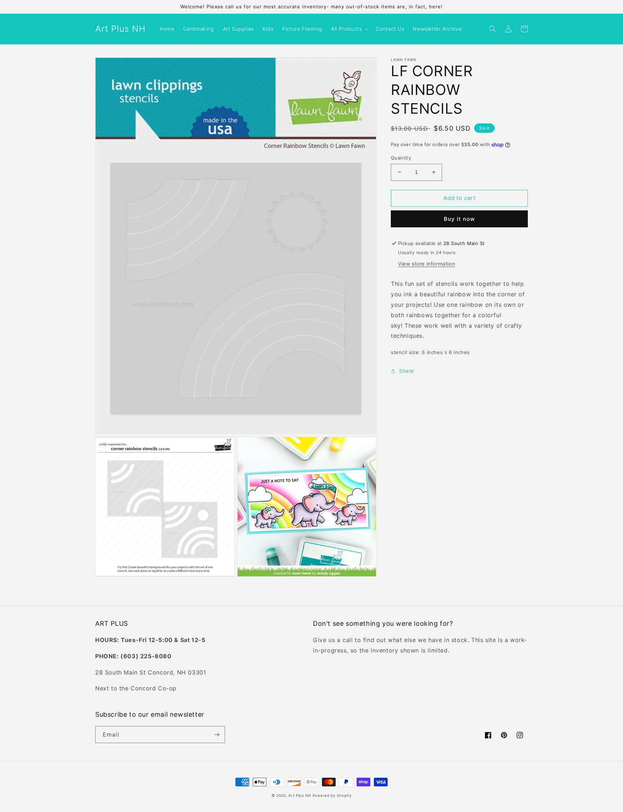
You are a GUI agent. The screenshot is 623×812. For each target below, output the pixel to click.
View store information (426, 264)
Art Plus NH (299, 795)
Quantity (401, 158)
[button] (349, 28)
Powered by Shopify (332, 795)
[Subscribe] (217, 734)
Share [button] (406, 371)
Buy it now (459, 218)
